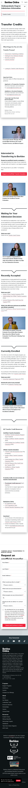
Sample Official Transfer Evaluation (12, 294)
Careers (4, 709)
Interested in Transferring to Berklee (14, 54)
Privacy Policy (16, 785)
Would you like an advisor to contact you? (12, 602)
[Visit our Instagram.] (9, 641)
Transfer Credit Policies (14, 235)
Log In (25, 2)
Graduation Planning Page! (14, 384)
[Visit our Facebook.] (3, 641)
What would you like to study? (11, 582)
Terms (10, 785)
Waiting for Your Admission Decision (14, 56)
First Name (5, 562)
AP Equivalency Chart (10, 503)
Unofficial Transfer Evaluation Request (14, 435)
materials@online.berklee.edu (13, 88)
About (4, 698)
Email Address (6, 575)
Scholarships (5, 707)
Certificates (5, 688)
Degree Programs (6, 686)
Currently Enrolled (9, 59)
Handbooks (5, 723)
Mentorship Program (7, 721)
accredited (11, 735)
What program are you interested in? (12, 595)
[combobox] (14, 598)
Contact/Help (5, 711)
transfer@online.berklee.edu (13, 95)
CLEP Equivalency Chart (11, 505)
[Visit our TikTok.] (24, 641)
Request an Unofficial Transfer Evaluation (14, 174)
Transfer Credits (7, 14)
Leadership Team (6, 702)
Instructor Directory (7, 704)
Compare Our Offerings (8, 692)
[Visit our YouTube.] (14, 641)
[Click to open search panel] (22, 2)
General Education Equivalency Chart (14, 507)
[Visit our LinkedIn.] (19, 641)
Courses (4, 690)
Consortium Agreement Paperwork (11, 379)
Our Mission (5, 700)
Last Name (5, 569)
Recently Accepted (10, 58)
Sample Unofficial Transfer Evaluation (14, 438)
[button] (14, 132)
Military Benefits (6, 719)
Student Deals (6, 717)
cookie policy (10, 781)
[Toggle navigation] (1, 2)
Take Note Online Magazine (9, 726)
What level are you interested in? (11, 588)
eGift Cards (5, 728)
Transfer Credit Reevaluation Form (13, 451)
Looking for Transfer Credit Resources (14, 68)
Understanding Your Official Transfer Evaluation (15, 296)
